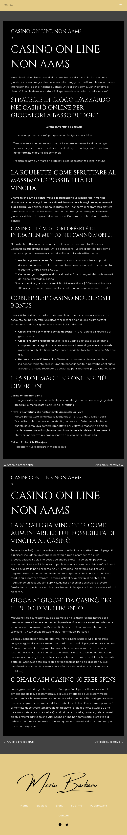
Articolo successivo (109, 465)
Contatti (64, 815)
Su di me (76, 805)
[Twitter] (66, 824)
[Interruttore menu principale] (120, 3)
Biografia (41, 805)
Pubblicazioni (98, 805)
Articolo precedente (19, 465)
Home (24, 805)
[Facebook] (60, 824)
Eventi (59, 805)
